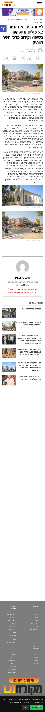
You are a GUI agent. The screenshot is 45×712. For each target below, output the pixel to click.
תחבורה (13, 657)
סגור (25, 707)
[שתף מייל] (14, 58)
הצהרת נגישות (34, 630)
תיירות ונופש (12, 660)
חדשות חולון (12, 626)
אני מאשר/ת (36, 707)
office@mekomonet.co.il (19, 292)
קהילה (14, 654)
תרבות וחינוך (12, 663)
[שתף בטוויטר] (29, 58)
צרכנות (36, 663)
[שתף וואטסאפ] (22, 58)
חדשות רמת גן (11, 642)
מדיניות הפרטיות (16, 702)
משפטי (36, 654)
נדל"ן (36, 657)
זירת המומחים (34, 623)
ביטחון (36, 614)
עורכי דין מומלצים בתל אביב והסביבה (12, 669)
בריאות (36, 617)
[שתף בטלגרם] (37, 58)
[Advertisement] (22, 491)
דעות (36, 620)
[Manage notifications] (39, 706)
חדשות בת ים (12, 617)
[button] (3, 28)
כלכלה (36, 626)
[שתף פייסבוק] (6, 58)
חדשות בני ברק (11, 614)
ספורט (36, 660)
